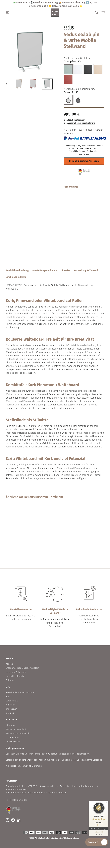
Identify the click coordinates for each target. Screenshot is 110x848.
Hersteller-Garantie (15, 676)
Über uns (10, 725)
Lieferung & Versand (16, 672)
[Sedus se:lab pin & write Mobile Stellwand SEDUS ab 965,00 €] (67, 212)
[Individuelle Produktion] (89, 594)
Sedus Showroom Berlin (18, 733)
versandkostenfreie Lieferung (81, 123)
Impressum (11, 709)
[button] (96, 842)
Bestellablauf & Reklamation (20, 692)
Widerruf (10, 704)
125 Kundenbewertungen (98, 829)
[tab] (17, 271)
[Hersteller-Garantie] (21, 594)
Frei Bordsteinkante (82, 760)
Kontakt (9, 664)
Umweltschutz (13, 741)
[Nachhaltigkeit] (55, 594)
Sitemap (10, 713)
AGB (8, 696)
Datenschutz (12, 700)
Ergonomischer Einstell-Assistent (22, 668)
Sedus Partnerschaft (16, 729)
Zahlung (10, 680)
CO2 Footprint (12, 737)
